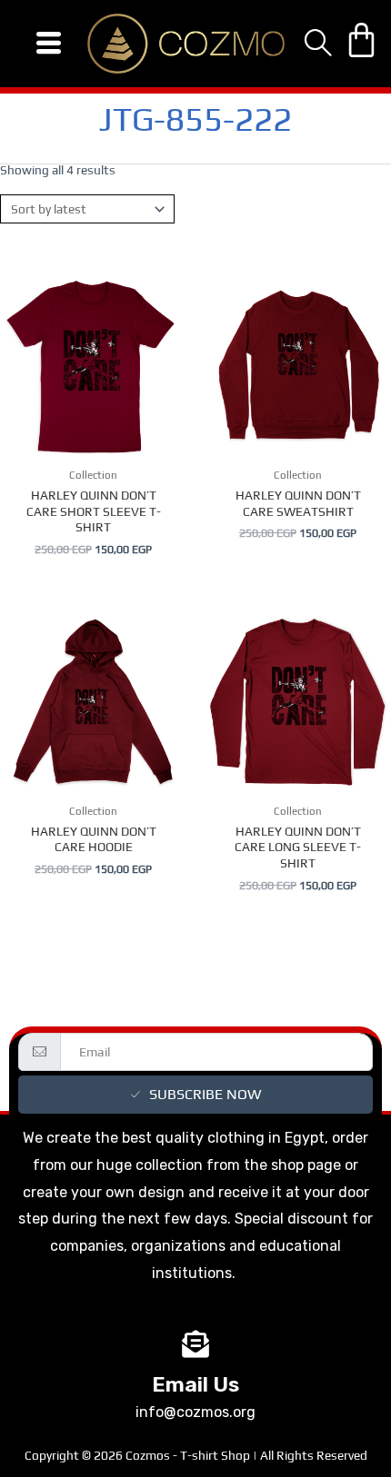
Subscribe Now (205, 1094)
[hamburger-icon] (48, 43)
